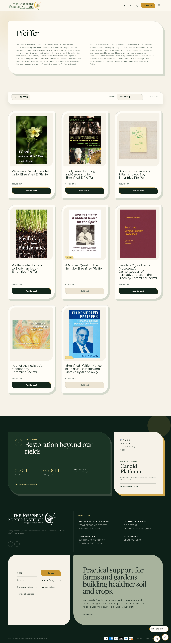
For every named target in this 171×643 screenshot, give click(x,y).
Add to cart (31, 190)
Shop (27, 573)
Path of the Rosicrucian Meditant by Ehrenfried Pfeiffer (28, 369)
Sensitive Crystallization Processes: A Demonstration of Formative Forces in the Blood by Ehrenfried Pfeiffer (138, 272)
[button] (158, 629)
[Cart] (137, 5)
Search (27, 580)
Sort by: (112, 96)
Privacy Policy (51, 587)
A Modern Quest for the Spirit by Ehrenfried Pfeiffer (84, 267)
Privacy (147, 638)
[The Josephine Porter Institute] (63, 6)
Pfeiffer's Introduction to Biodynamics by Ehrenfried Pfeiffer (27, 268)
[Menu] (159, 5)
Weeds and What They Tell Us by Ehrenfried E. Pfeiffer (30, 173)
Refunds (139, 638)
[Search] (124, 5)
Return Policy (51, 580)
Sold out (85, 291)
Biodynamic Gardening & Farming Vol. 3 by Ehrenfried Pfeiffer (135, 174)
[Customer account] (130, 5)
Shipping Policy (27, 587)
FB (17, 544)
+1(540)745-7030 (132, 540)
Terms (153, 638)
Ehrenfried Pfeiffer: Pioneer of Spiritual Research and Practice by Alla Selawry (84, 369)
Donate (148, 6)
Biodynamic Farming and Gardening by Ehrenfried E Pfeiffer (80, 174)
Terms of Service (27, 594)
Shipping (160, 638)
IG (10, 544)
